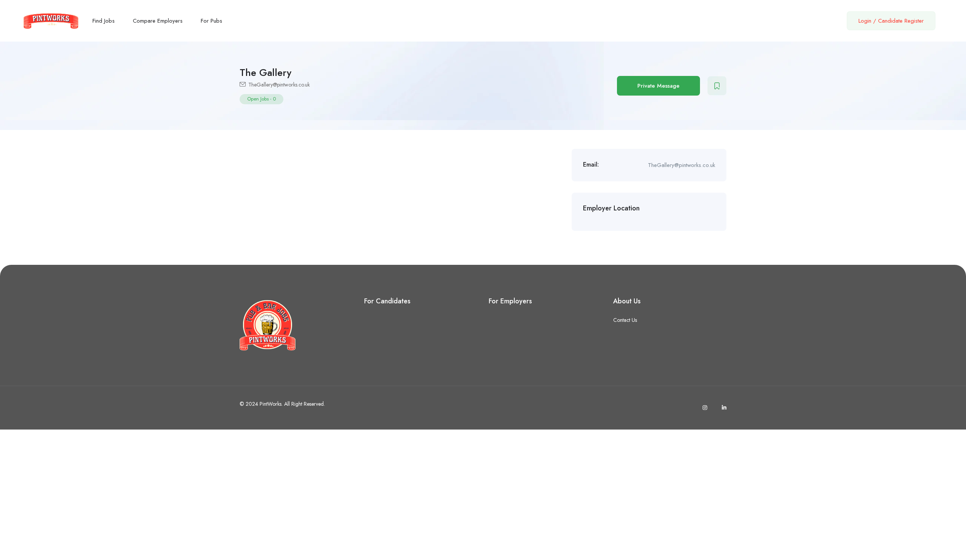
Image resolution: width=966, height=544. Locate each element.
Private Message (658, 86)
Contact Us (625, 320)
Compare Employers (158, 21)
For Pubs (211, 21)
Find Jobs (103, 21)
